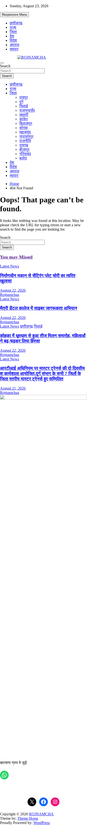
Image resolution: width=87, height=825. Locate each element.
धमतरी (23, 115)
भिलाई (23, 106)
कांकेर (23, 119)
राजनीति (25, 141)
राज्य (13, 27)
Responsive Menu (14, 14)
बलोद (23, 158)
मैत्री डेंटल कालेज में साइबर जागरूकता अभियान (38, 308)
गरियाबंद (25, 154)
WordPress (41, 823)
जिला (13, 32)
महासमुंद (25, 132)
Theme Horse (27, 818)
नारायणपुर (26, 136)
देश (12, 36)
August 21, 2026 (13, 388)
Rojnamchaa (9, 295)
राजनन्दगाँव (27, 110)
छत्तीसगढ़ (16, 23)
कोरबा (23, 128)
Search (5, 66)
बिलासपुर (25, 123)
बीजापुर (24, 149)
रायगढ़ (23, 145)
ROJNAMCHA (41, 814)
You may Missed (16, 257)
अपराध (14, 45)
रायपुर (23, 97)
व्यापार (14, 49)
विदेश (13, 40)
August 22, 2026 (13, 290)
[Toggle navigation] (2, 63)
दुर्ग (21, 102)
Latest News (9, 266)
